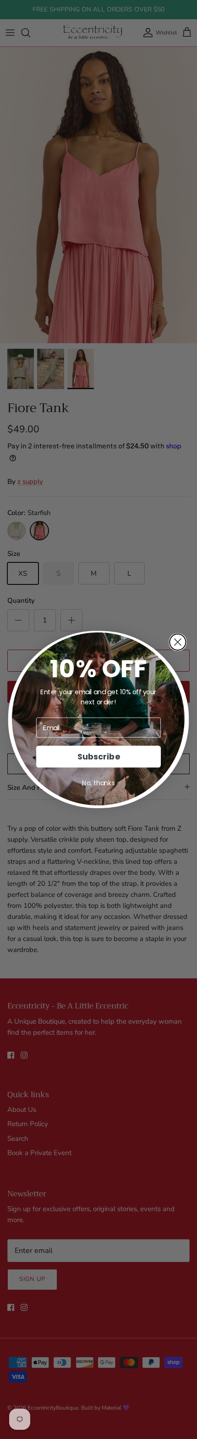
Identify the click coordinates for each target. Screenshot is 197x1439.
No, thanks (98, 782)
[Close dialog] (178, 642)
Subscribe (98, 756)
